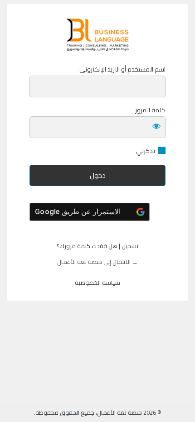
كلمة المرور (150, 110)
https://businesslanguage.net (97, 35)
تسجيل (130, 245)
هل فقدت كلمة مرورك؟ (87, 245)
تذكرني (145, 151)
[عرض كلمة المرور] (156, 125)
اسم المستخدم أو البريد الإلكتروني (122, 69)
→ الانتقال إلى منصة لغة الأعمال (97, 261)
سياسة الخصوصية (97, 282)
